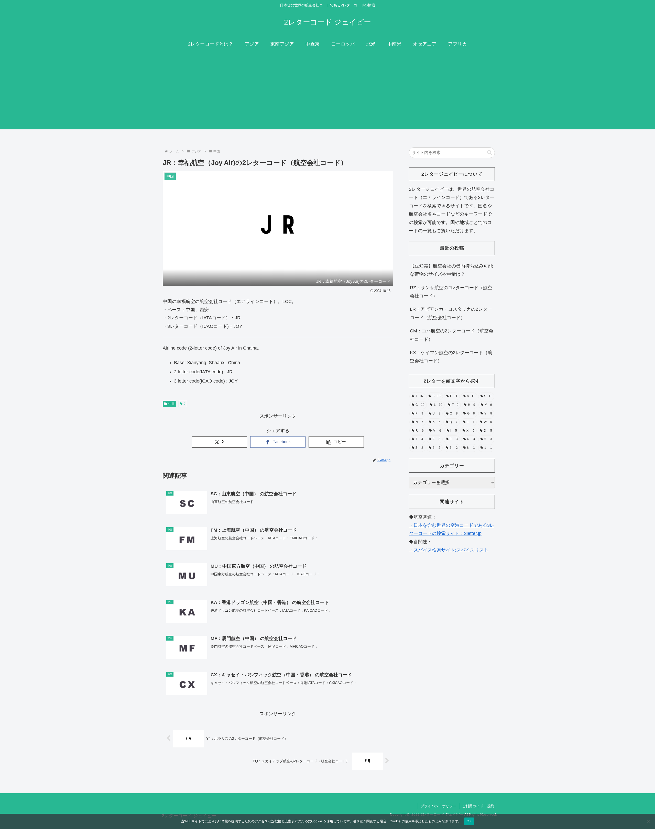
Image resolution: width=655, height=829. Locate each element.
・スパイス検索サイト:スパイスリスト (448, 550)
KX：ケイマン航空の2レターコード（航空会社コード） (451, 356)
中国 (171, 404)
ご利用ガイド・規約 (478, 806)
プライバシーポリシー (438, 806)
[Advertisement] (327, 93)
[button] (336, 442)
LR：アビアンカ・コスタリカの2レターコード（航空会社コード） (451, 313)
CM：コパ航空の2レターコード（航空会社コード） (451, 335)
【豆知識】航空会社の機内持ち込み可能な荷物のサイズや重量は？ (451, 270)
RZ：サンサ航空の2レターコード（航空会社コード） (451, 291)
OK (469, 821)
